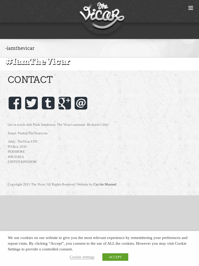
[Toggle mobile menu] (191, 8)
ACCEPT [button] (115, 257)
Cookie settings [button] (82, 257)
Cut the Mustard (105, 184)
